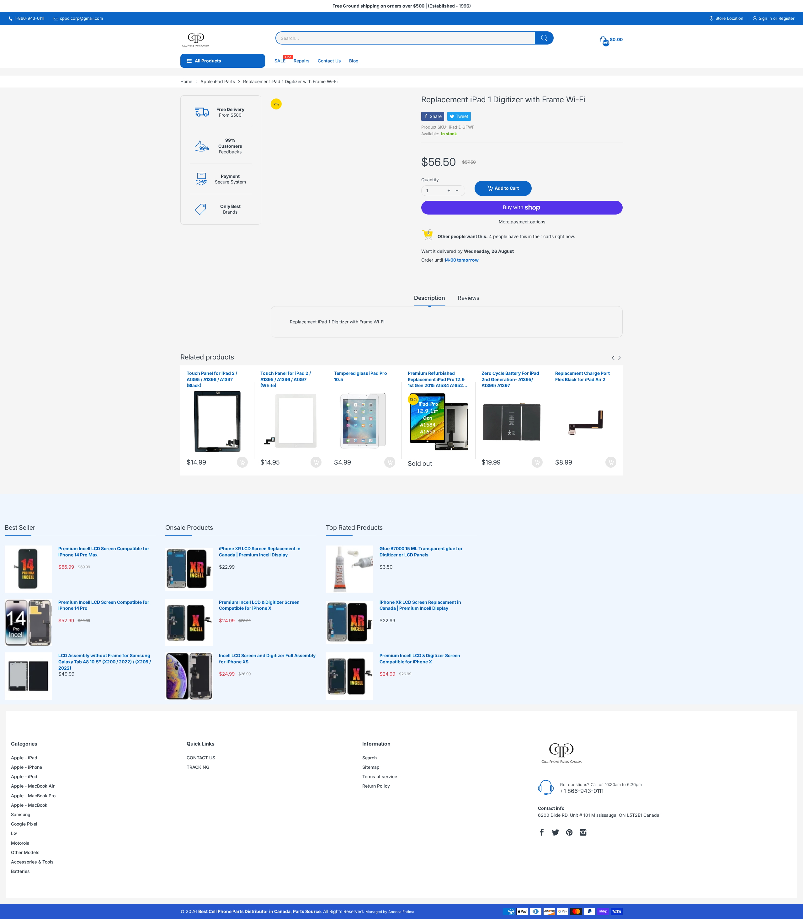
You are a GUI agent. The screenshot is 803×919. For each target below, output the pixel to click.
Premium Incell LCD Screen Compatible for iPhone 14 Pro (103, 605)
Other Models (25, 852)
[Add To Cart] (242, 462)
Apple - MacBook (29, 805)
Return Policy (376, 786)
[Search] (544, 38)
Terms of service (379, 776)
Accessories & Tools (32, 861)
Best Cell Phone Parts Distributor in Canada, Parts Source (259, 911)
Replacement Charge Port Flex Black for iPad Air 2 (508, 376)
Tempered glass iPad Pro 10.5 (286, 376)
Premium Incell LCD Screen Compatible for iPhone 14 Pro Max (103, 551)
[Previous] (619, 358)
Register (787, 18)
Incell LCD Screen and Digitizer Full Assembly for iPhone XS (267, 658)
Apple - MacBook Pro (33, 795)
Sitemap (371, 767)
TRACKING (198, 767)
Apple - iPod (24, 776)
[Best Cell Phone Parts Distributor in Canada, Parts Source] (196, 39)
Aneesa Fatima (401, 912)
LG (14, 833)
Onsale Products (189, 527)
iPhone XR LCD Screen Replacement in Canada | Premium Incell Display (259, 551)
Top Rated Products (354, 527)
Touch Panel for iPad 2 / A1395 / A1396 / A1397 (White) (212, 379)
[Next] (613, 358)
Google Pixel (24, 823)
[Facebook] (541, 832)
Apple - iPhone (26, 767)
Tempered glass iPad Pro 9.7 (585, 373)
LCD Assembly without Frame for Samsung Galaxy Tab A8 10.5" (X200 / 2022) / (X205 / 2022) (104, 661)
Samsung (20, 814)
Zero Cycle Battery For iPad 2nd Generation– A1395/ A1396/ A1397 (436, 379)
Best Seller (20, 527)
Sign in (766, 18)
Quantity (430, 179)
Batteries (20, 871)
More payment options (522, 221)
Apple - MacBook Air (33, 786)
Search (369, 757)
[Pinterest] (569, 832)
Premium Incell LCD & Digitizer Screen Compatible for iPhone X (259, 605)
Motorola (20, 843)
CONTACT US (201, 757)
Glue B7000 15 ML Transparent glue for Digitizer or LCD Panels (421, 551)
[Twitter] (555, 832)
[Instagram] (583, 832)
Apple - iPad (24, 757)
